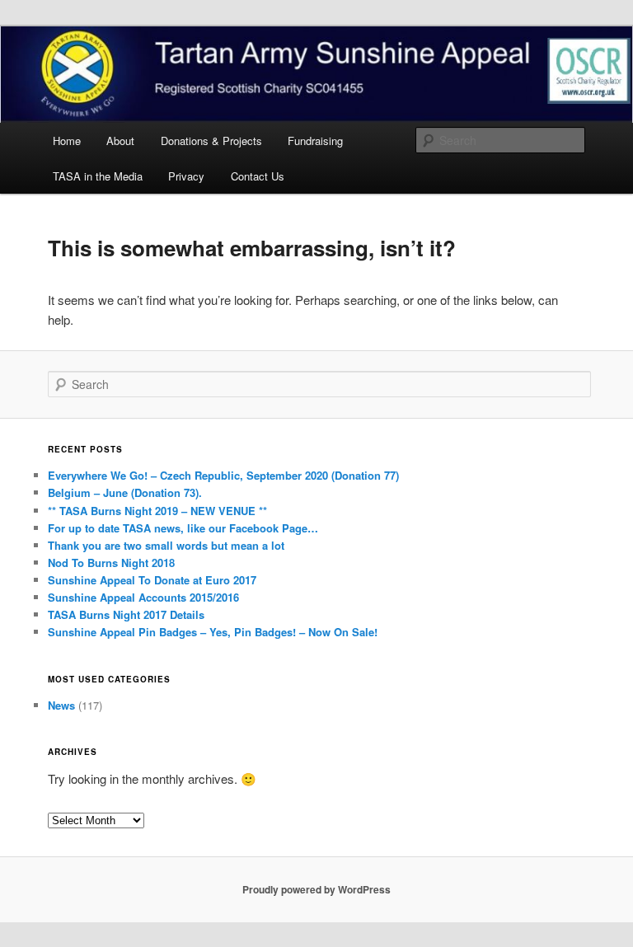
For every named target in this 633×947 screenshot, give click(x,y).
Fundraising (315, 140)
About (120, 140)
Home (67, 140)
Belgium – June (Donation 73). (125, 492)
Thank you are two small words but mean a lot (166, 545)
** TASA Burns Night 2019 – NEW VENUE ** (157, 510)
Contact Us (257, 176)
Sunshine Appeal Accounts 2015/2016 (143, 597)
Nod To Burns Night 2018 (111, 562)
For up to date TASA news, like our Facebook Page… (183, 528)
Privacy (186, 176)
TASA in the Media (98, 176)
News (61, 705)
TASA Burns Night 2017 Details (126, 614)
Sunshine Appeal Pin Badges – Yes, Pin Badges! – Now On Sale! (212, 632)
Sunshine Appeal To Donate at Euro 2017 (152, 580)
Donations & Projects (211, 140)
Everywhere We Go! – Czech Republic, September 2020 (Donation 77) (223, 475)
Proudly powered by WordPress (316, 889)
